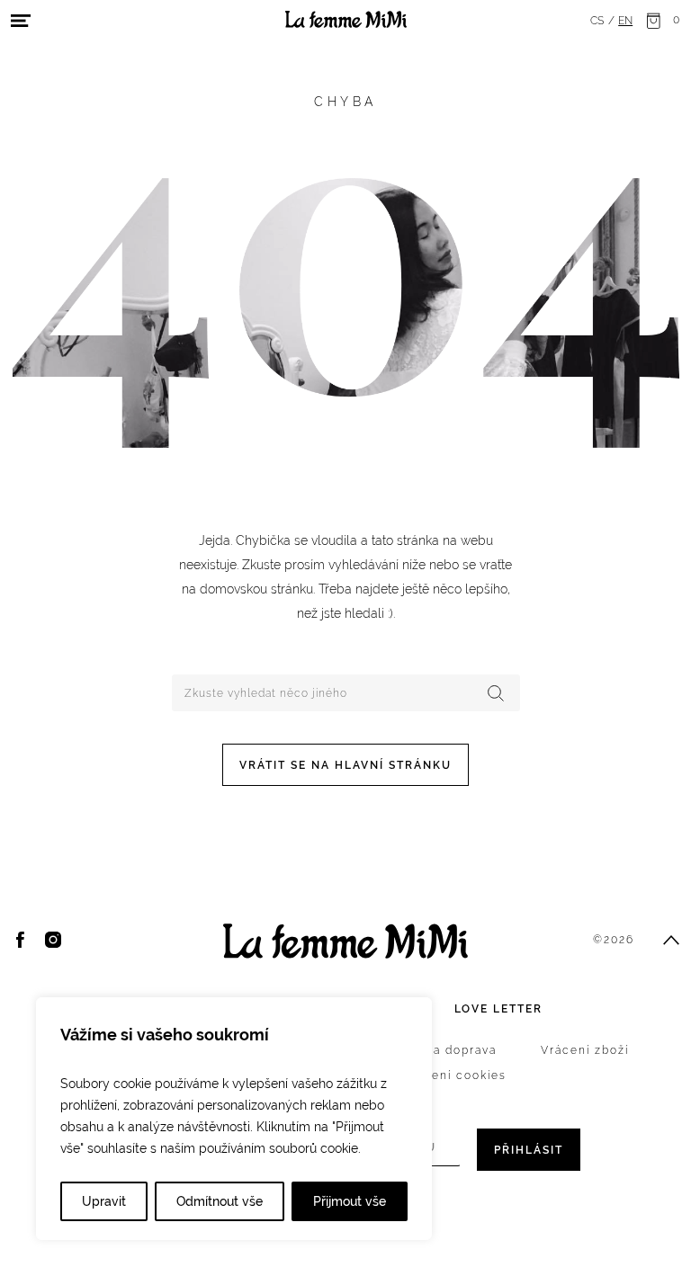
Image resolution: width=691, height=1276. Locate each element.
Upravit (104, 1201)
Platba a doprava (443, 1050)
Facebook (21, 940)
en (625, 20)
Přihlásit (528, 1150)
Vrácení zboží (585, 1050)
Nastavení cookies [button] (447, 1075)
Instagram (53, 940)
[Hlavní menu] (20, 20)
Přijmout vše (349, 1201)
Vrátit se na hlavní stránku (345, 765)
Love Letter (498, 1009)
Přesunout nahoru (671, 940)
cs (597, 20)
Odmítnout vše (219, 1201)
